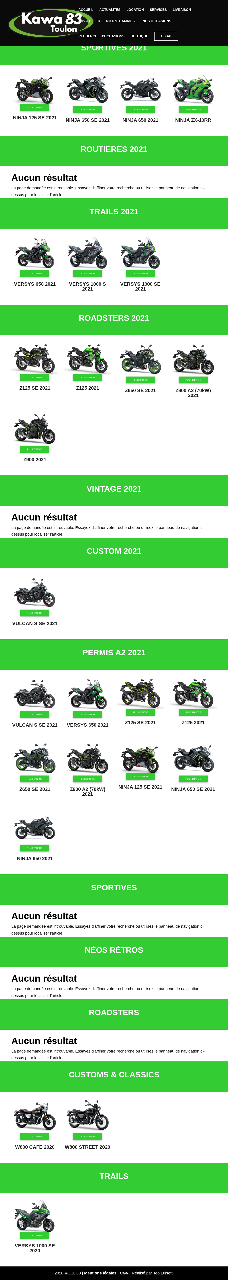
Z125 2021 (87, 388)
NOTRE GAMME (119, 21)
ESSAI (166, 36)
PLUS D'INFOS (35, 107)
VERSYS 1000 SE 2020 (35, 1248)
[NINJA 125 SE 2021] (34, 103)
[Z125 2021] (87, 373)
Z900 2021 (34, 459)
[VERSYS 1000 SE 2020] (34, 1231)
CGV (124, 1273)
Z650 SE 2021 (140, 390)
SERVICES (158, 10)
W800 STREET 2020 (87, 1147)
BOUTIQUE (139, 36)
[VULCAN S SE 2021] (34, 608)
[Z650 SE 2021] (140, 375)
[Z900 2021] (34, 445)
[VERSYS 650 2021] (34, 269)
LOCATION (135, 10)
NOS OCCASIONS (156, 21)
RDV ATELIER (89, 21)
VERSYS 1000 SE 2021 (140, 286)
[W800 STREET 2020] (87, 1132)
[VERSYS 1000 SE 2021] (140, 269)
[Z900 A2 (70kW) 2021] (193, 375)
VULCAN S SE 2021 (34, 623)
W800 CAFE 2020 (35, 1147)
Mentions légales (100, 1273)
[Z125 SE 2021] (34, 373)
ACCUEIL (85, 10)
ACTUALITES (109, 10)
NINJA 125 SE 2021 (35, 117)
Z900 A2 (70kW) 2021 (193, 393)
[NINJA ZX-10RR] (193, 105)
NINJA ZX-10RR (193, 120)
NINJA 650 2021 (140, 120)
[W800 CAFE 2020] (34, 1132)
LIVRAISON (182, 10)
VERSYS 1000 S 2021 (87, 286)
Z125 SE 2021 (34, 388)
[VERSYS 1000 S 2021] (87, 269)
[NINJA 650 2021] (140, 105)
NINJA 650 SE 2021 (88, 120)
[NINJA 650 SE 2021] (87, 105)
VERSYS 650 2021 (35, 284)
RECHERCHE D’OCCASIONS (101, 36)
